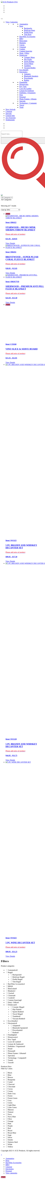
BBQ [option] (10, 1124)
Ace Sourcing (11, 118)
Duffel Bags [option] (17, 1118)
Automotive (23, 24)
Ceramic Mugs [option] (18, 1145)
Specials (22, 101)
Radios (26, 80)
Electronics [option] (12, 1161)
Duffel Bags (28, 32)
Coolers (22, 49)
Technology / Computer (28, 103)
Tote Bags (27, 34)
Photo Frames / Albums (27, 99)
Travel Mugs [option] (18, 1152)
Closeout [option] (11, 1134)
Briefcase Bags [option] (18, 1115)
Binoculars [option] (12, 1127)
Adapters (27, 74)
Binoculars (23, 41)
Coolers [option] (11, 1136)
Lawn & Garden (25, 89)
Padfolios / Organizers (27, 93)
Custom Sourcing (25, 51)
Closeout (22, 47)
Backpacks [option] (17, 1113)
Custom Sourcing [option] (15, 1138)
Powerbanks (28, 78)
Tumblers (27, 66)
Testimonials (10, 120)
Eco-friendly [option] (13, 1159)
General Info (10, 116)
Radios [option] (16, 1171)
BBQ (21, 39)
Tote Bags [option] (17, 1120)
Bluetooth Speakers (31, 76)
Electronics (23, 72)
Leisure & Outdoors (26, 91)
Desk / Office (24, 53)
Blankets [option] (11, 1129)
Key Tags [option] (12, 1178)
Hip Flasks (28, 59)
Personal (22, 97)
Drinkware (23, 55)
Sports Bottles (29, 62)
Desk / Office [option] (13, 1141)
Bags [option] (10, 1111)
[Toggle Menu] (2, 18)
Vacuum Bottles (30, 68)
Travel (21, 105)
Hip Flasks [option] (17, 1148)
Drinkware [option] (12, 1143)
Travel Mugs (28, 64)
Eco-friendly (23, 70)
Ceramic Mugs (29, 57)
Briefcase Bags (29, 30)
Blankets (22, 43)
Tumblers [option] (16, 1155)
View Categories (12, 22)
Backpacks (28, 28)
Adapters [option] (16, 1164)
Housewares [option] (13, 1175)
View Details (10, 243)
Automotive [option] (13, 1108)
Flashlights (23, 82)
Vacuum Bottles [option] (19, 1157)
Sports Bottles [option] (18, 1150)
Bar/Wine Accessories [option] (16, 1122)
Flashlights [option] (12, 1173)
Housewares (23, 84)
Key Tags (22, 86)
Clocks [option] (11, 1131)
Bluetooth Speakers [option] (20, 1166)
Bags (21, 26)
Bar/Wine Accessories (27, 37)
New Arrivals (10, 109)
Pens (21, 95)
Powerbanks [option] (17, 1168)
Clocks (21, 45)
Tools (21, 107)
